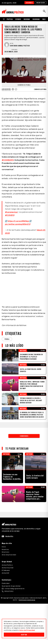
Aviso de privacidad (9, 555)
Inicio (4, 547)
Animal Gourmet (8, 568)
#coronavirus (11, 212)
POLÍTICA (10, 19)
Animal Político (7, 565)
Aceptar (24, 634)
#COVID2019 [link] (8, 160)
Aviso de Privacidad (27, 630)
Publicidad (5, 583)
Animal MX (5, 573)
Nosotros (5, 549)
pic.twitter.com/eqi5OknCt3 (17, 224)
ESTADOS (18, 19)
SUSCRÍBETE (29, 3)
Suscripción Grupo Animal (11, 586)
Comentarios (24, 436)
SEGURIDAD (36, 19)
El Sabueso (6, 570)
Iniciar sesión (40, 3)
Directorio (5, 552)
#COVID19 (9, 215)
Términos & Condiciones (26, 600)
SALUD (44, 19)
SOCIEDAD (27, 19)
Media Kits (9, 536)
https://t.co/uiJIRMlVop (18, 221)
